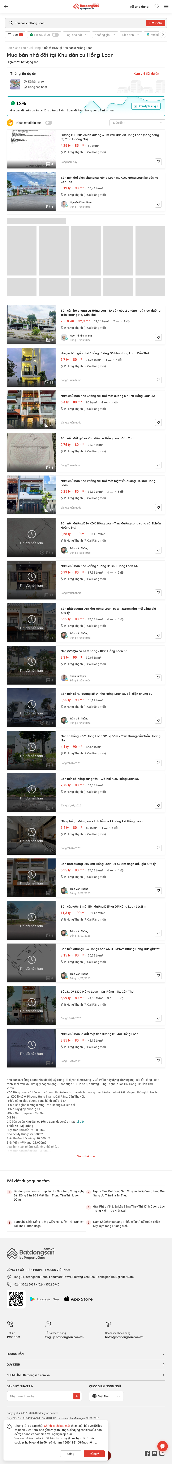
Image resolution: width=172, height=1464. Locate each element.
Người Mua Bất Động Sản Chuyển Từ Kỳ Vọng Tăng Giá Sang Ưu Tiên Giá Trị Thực (129, 1193)
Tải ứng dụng (139, 7)
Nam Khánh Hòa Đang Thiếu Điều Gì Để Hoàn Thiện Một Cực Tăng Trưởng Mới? (126, 1224)
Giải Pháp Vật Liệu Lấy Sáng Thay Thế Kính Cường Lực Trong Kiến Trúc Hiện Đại (129, 1208)
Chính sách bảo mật (57, 1426)
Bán (9, 48)
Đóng (70, 1454)
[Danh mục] (6, 6)
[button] (163, 34)
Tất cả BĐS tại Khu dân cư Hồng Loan (68, 48)
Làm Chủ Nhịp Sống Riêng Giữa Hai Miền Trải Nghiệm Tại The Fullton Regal (49, 1224)
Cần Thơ (20, 48)
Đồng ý (94, 1454)
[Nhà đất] (86, 6)
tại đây (80, 1122)
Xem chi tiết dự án (146, 73)
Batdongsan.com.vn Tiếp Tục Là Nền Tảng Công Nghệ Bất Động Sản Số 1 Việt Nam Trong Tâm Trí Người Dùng (49, 1195)
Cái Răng (35, 48)
